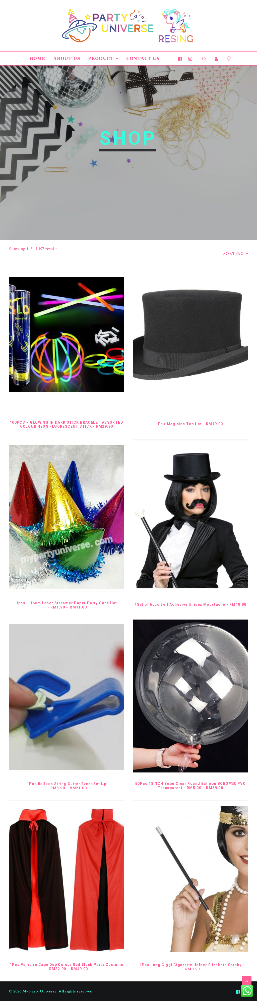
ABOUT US (66, 58)
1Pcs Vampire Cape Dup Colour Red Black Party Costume (66, 967)
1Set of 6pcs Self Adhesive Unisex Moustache (190, 604)
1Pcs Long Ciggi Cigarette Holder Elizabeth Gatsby (191, 967)
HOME (37, 58)
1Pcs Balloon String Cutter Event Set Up (66, 786)
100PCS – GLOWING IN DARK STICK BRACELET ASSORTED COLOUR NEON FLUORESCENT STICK (66, 424)
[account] (216, 58)
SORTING (233, 254)
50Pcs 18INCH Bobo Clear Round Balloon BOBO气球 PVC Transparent (190, 786)
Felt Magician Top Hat (190, 424)
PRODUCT (101, 58)
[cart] (227, 58)
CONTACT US (143, 58)
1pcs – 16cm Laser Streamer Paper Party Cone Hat (66, 605)
